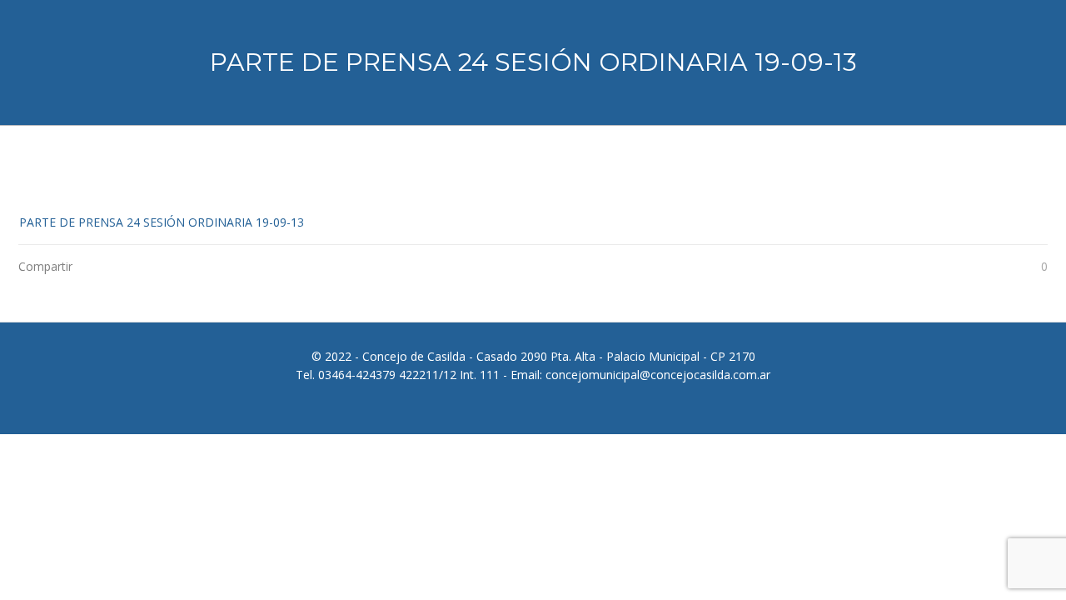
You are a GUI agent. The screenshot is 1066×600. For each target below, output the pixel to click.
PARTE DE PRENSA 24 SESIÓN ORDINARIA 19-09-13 (161, 222)
